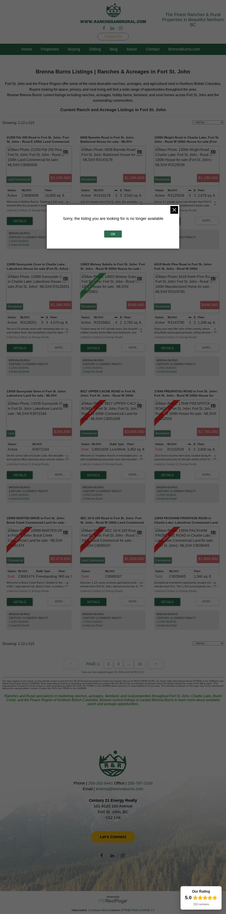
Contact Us (113, 36)
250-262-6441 (100, 783)
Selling (95, 49)
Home (26, 49)
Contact (153, 49)
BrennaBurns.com (184, 49)
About (131, 49)
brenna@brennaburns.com (119, 789)
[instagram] (121, 28)
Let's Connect (113, 837)
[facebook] (104, 28)
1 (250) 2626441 (19, 241)
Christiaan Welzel (98, 910)
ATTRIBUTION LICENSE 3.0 (137, 910)
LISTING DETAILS (20, 221)
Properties (50, 49)
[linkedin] (113, 28)
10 (140, 664)
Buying (74, 49)
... (128, 664)
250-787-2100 (140, 783)
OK (113, 234)
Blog (114, 49)
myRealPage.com (113, 901)
